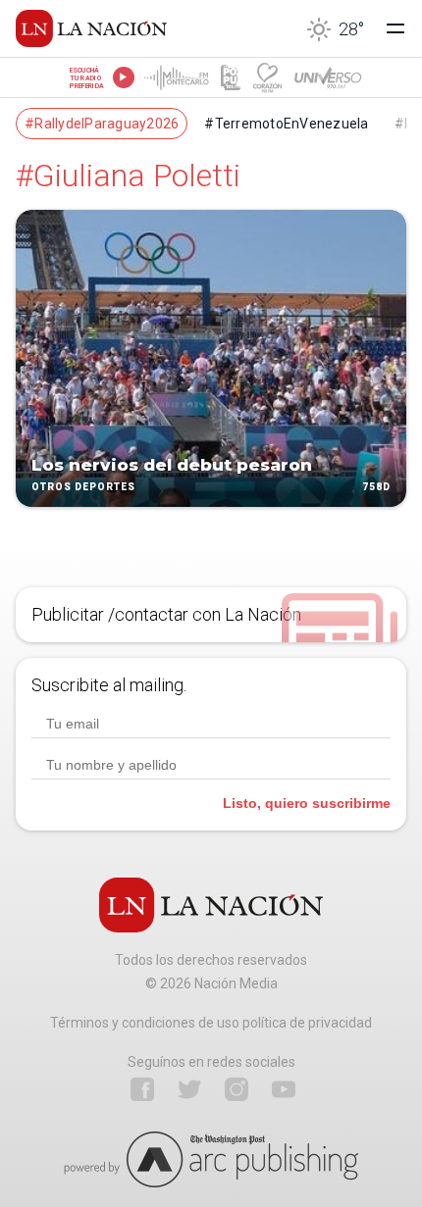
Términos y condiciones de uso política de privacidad (211, 1023)
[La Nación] (91, 28)
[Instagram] (236, 1089)
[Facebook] (142, 1089)
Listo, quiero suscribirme (307, 803)
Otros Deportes (83, 487)
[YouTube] (283, 1089)
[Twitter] (189, 1089)
